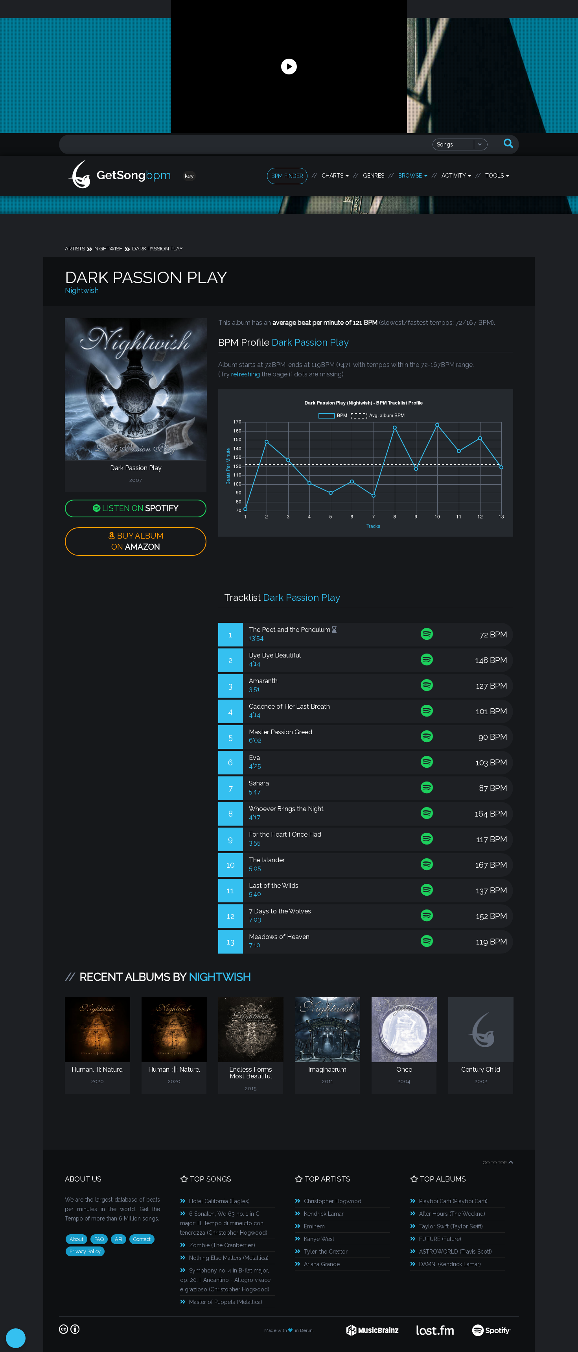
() (219, 1201)
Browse (410, 175)
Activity (454, 175)
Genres (373, 175)
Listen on (139, 508)
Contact (142, 1239)
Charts (333, 175)
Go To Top (494, 1162)
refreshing (245, 374)
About (76, 1239)
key (189, 176)
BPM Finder (287, 176)
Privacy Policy (85, 1251)
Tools (495, 175)
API (118, 1239)
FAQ (99, 1239)
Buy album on (137, 541)
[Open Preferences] (16, 1338)
